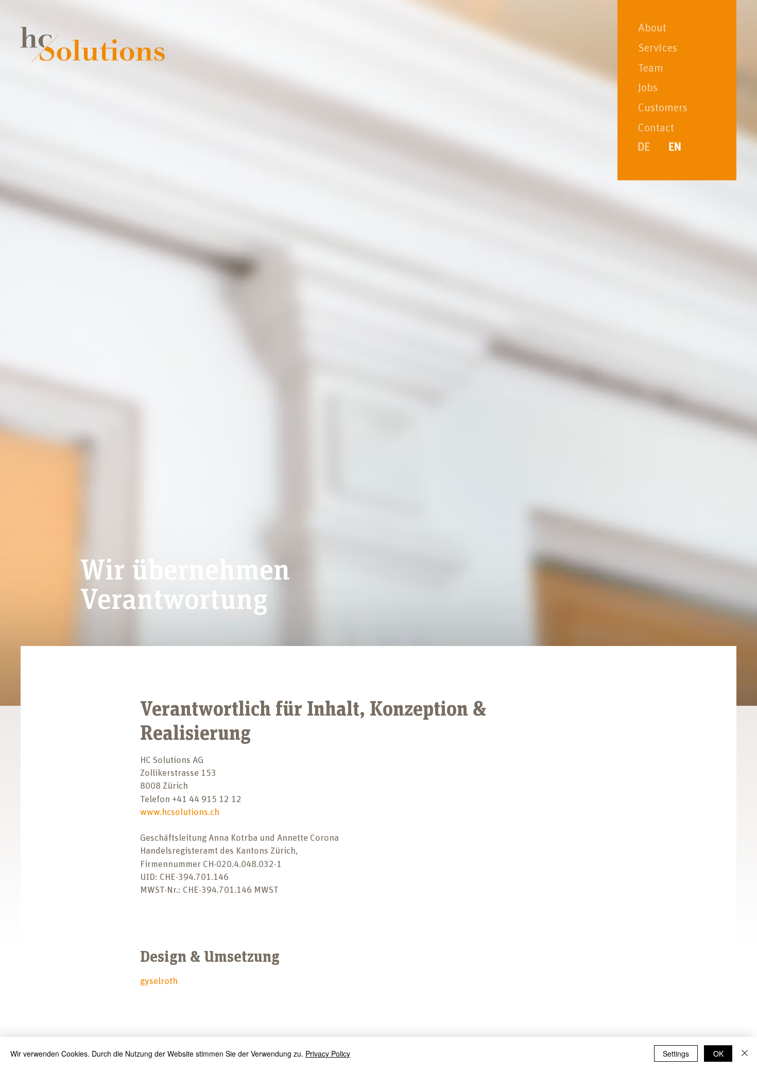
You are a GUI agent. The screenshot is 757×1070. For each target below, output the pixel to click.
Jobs (648, 88)
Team (650, 68)
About (652, 28)
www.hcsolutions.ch (179, 812)
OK (718, 1053)
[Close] (744, 1053)
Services (657, 48)
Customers (662, 108)
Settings (676, 1053)
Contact (656, 128)
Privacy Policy (327, 1053)
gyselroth (159, 981)
